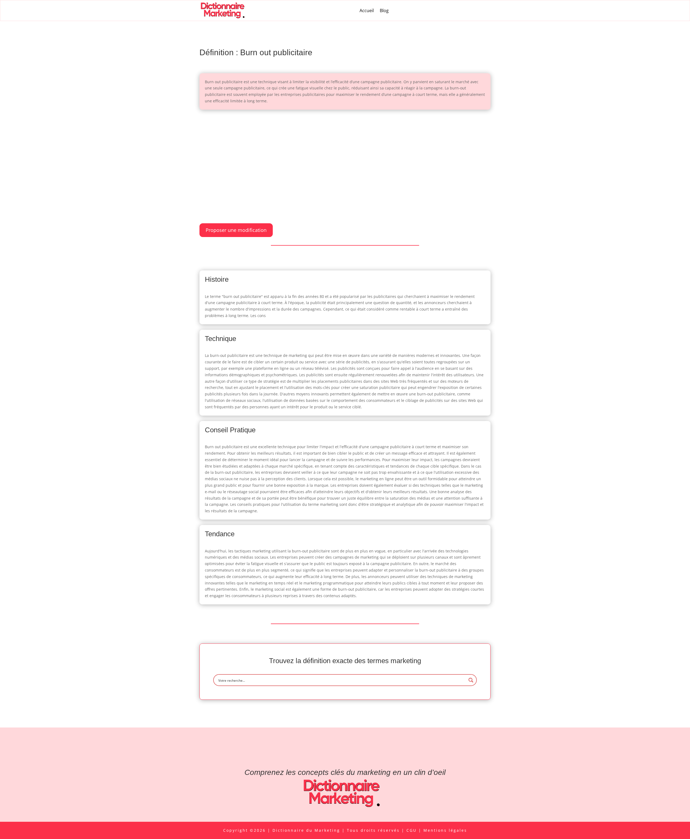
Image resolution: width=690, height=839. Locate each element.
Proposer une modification (236, 230)
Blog (384, 10)
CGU (412, 830)
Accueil (367, 10)
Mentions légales (445, 830)
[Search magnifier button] (471, 680)
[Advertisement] (345, 155)
